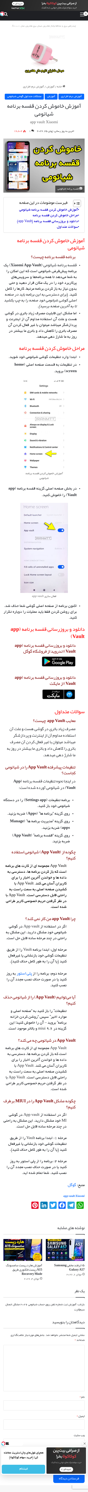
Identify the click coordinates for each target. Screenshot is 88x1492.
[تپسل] (2, 13)
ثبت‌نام (23, 1469)
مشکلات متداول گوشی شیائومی (24, 96)
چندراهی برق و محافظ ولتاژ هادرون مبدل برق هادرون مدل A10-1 (44, 26)
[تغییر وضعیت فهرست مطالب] (75, 203)
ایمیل (80, 1416)
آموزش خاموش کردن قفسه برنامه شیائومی (48, 210)
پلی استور (24, 973)
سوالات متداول (67, 227)
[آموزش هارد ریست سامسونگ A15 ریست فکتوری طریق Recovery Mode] (22, 1250)
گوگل (72, 1185)
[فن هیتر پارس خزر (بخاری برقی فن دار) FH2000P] (44, 53)
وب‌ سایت (79, 1435)
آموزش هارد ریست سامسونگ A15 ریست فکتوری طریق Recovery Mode (24, 1269)
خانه (60, 86)
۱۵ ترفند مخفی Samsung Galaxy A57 (69, 1267)
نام (82, 1397)
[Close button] (84, 1443)
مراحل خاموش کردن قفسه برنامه (55, 215)
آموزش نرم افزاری (33, 86)
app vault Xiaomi (74, 1196)
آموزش (50, 86)
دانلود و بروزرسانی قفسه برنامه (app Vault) (47, 221)
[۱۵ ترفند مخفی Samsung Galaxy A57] (65, 1250)
